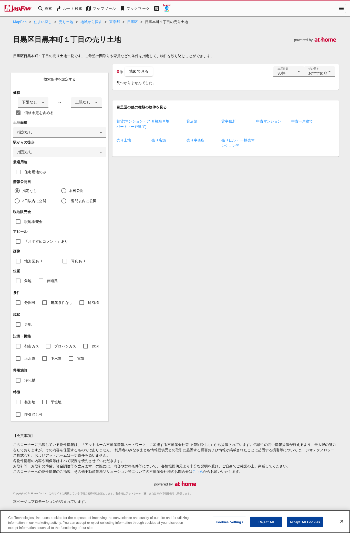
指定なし (29, 191)
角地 (28, 281)
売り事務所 (195, 140)
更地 (28, 324)
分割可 (29, 303)
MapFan (20, 22)
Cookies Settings (229, 522)
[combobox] (33, 102)
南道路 (52, 281)
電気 (81, 358)
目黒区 (132, 22)
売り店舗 (158, 140)
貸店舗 (192, 121)
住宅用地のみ (35, 172)
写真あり (78, 261)
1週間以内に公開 (83, 201)
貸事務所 (228, 121)
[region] (175, 521)
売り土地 (66, 22)
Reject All (266, 522)
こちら (197, 471)
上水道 (29, 358)
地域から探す (91, 22)
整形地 (29, 402)
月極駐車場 (160, 121)
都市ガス (31, 346)
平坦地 (56, 402)
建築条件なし (62, 303)
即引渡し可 (33, 414)
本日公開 (76, 191)
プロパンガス (65, 346)
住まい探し (43, 22)
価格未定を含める (39, 113)
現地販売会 (33, 222)
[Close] (341, 521)
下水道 (56, 358)
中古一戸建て (302, 121)
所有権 (93, 303)
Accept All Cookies (305, 522)
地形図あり (33, 261)
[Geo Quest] (167, 8)
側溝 (95, 346)
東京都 (114, 22)
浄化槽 (29, 380)
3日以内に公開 (34, 201)
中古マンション (268, 121)
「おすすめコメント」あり (46, 241)
